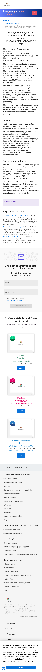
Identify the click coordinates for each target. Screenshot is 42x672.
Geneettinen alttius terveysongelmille (18, 499)
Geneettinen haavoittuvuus (13, 545)
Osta (5, 529)
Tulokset (6, 21)
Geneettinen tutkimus (11, 488)
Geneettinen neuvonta (11, 541)
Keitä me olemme (10, 555)
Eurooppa (11, 634)
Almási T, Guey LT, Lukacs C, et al (13, 227)
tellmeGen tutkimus (10, 562)
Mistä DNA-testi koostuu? (13, 492)
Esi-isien (7, 518)
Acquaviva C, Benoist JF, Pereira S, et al (15, 215)
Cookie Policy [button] (19, 659)
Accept (21, 667)
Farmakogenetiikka (11, 507)
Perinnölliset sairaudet (12, 23)
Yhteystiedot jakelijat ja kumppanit (16, 558)
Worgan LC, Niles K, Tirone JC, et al (14, 236)
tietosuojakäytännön (14, 300)
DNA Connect (8, 522)
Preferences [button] (30, 661)
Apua (5, 602)
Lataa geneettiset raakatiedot (14, 525)
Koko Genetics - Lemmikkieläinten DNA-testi (20, 566)
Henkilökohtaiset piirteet (13, 510)
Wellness (7, 514)
